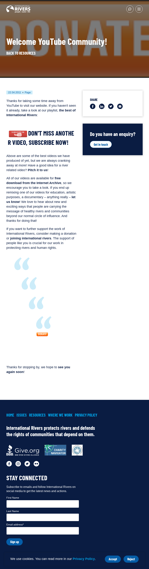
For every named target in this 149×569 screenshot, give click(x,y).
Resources (37, 415)
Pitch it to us (37, 170)
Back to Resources (21, 53)
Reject (133, 560)
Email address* (15, 524)
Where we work (60, 415)
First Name (12, 497)
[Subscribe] (18, 133)
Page (28, 92)
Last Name (12, 511)
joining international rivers (30, 238)
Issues (22, 415)
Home (10, 415)
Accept (115, 560)
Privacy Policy (84, 559)
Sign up (14, 542)
